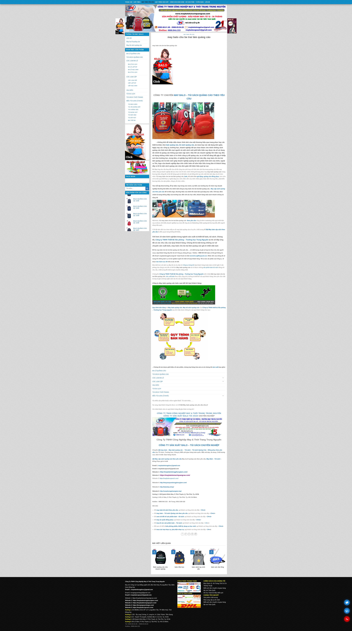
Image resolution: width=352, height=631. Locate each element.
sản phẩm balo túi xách (210, 267)
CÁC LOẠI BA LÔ (132, 61)
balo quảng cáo (172, 145)
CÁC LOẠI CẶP (131, 77)
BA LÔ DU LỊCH (132, 64)
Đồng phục (212, 450)
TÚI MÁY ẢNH (132, 115)
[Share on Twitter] (185, 534)
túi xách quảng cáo (186, 145)
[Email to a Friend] (189, 534)
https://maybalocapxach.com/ (169, 478)
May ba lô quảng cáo (133, 41)
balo (185, 176)
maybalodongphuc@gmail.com (169, 465)
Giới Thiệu (137, 2)
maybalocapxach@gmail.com (141, 595)
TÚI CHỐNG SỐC (133, 109)
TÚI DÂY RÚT (132, 117)
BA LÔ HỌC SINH (133, 69)
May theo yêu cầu (148, 2)
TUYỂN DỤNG (200, 2)
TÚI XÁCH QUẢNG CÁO (134, 57)
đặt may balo (162, 450)
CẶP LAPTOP (132, 83)
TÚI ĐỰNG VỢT (133, 112)
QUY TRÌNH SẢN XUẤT (162, 2)
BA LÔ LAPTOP (132, 67)
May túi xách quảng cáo (134, 45)
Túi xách (188, 450)
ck (210, 516)
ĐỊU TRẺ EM (131, 120)
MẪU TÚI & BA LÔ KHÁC (134, 101)
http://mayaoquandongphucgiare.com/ (173, 482)
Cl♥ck (203, 510)
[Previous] (152, 561)
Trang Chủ (128, 2)
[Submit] (147, 188)
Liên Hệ (207, 2)
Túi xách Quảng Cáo (199, 450)
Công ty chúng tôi (188, 265)
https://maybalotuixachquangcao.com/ (144, 598)
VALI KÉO (129, 90)
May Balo (209, 459)
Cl (207, 516)
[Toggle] (223, 378)
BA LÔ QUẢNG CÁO (133, 53)
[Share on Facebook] (182, 534)
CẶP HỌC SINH (132, 85)
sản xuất (215, 367)
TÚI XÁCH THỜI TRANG (134, 97)
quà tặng (200, 176)
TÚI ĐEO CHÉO (132, 104)
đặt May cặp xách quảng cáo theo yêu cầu (167, 459)
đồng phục (215, 176)
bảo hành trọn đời (162, 261)
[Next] (226, 561)
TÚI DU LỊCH (130, 94)
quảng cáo (207, 176)
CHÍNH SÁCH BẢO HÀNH (177, 2)
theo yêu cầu (191, 220)
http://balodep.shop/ (167, 487)
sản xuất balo (170, 276)
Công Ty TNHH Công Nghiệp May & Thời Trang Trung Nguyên (189, 413)
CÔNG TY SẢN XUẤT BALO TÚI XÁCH (181, 416)
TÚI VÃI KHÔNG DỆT (134, 107)
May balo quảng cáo (175, 307)
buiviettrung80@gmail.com (198, 256)
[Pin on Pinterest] (192, 534)
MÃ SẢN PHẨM (190, 2)
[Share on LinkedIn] (195, 534)
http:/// (171, 491)
